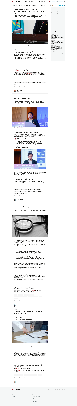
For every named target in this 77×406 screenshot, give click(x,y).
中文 (59, 1)
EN (57, 1)
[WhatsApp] (17, 86)
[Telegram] (19, 86)
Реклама (53, 398)
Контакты (53, 396)
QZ (54, 1)
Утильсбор (39, 82)
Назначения (20, 5)
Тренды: (13, 5)
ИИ (25, 193)
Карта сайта (54, 394)
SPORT (45, 1)
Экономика (14, 399)
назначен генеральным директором (34, 182)
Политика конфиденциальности (37, 396)
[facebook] (55, 389)
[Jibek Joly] (60, 5)
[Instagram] (14, 86)
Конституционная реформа (41, 5)
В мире (13, 401)
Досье (30, 5)
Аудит (40, 296)
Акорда (16, 5)
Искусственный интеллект (19, 193)
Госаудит (15, 298)
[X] (24, 86)
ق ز (60, 1)
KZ (52, 1)
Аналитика (41, 1)
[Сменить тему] (50, 1)
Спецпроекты (34, 5)
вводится (18, 368)
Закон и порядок (25, 5)
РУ (55, 1)
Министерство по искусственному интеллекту (22, 189)
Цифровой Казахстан (37, 189)
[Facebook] (22, 86)
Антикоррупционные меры (36, 399)
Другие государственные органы (29, 82)
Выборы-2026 (48, 5)
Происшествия (14, 394)
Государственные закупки (33, 296)
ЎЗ (62, 1)
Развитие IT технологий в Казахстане (35, 191)
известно (20, 370)
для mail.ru (44, 82)
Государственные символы (36, 398)
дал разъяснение (32, 290)
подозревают (29, 73)
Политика (13, 396)
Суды (15, 84)
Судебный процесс (17, 82)
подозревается (16, 70)
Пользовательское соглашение (37, 394)
